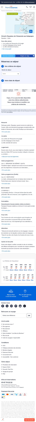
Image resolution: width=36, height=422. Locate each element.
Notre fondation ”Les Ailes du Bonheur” (13, 333)
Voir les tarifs (29, 420)
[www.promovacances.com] (11, 7)
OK (29, 315)
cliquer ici (22, 387)
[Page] (2, 306)
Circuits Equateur (17, 10)
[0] (30, 7)
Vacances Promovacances (7, 10)
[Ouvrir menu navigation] (1, 7)
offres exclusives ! (30, 2)
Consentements (7, 354)
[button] (11, 293)
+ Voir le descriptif (6, 49)
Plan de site (6, 335)
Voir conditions (10, 112)
